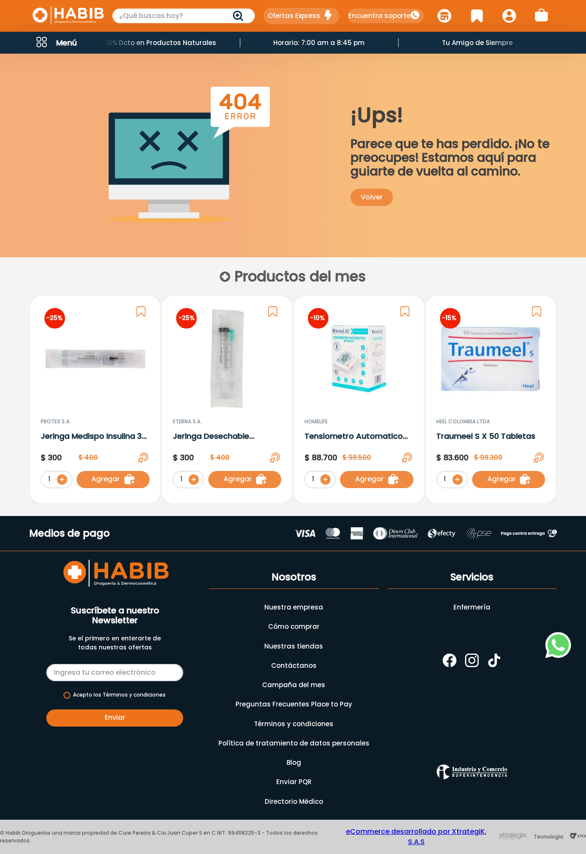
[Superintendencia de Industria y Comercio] (472, 771)
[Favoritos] (477, 15)
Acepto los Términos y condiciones (119, 695)
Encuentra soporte (379, 15)
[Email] (114, 671)
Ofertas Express (294, 15)
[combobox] (183, 16)
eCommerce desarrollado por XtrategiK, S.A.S (416, 837)
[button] (55, 42)
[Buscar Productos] (240, 16)
